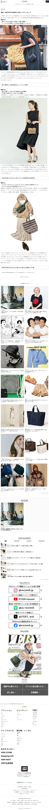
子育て (35, 710)
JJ (10, 800)
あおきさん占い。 (8, 749)
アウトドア (3, 736)
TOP (1, 703)
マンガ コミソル (33, 802)
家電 (2, 745)
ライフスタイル (7, 730)
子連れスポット (35, 714)
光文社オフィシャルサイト (24, 793)
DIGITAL (25, 786)
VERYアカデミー (20, 738)
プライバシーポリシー (26, 790)
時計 (2, 726)
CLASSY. (14, 800)
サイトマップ (33, 790)
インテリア (3, 734)
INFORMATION (24, 788)
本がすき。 (40, 802)
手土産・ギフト (4, 741)
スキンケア (19, 714)
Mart (26, 800)
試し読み (10, 692)
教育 (33, 723)
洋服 (2, 718)
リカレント (19, 742)
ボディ (18, 718)
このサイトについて (16, 790)
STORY (22, 800)
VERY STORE (6, 752)
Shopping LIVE (7, 756)
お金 (2, 743)
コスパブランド (4, 719)
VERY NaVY (6, 759)
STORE (29, 786)
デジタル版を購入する (34, 686)
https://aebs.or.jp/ (26, 776)
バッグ (2, 714)
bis (31, 800)
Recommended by (42, 579)
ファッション (3, 8)
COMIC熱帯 (20, 802)
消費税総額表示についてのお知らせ (24, 782)
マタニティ (3, 724)
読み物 (18, 743)
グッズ (34, 719)
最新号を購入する (11, 686)
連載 (17, 735)
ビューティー (22, 710)
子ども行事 (34, 721)
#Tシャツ (24, 4)
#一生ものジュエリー (18, 4)
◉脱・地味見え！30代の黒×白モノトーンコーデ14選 (15, 84)
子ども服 (34, 718)
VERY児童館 (35, 712)
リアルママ (34, 724)
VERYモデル (19, 740)
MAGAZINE (20, 786)
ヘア (17, 716)
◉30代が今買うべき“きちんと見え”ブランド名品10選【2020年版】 (18, 178)
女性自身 (8, 802)
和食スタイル (36, 800)
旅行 (2, 738)
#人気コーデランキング (24, 276)
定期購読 (34, 692)
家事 (2, 739)
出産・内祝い (35, 716)
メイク (18, 712)
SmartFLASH (14, 802)
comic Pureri (26, 802)
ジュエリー (3, 716)
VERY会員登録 (7, 763)
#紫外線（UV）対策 (30, 4)
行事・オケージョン (4, 721)
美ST (29, 800)
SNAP (2, 723)
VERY (18, 800)
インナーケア (19, 719)
